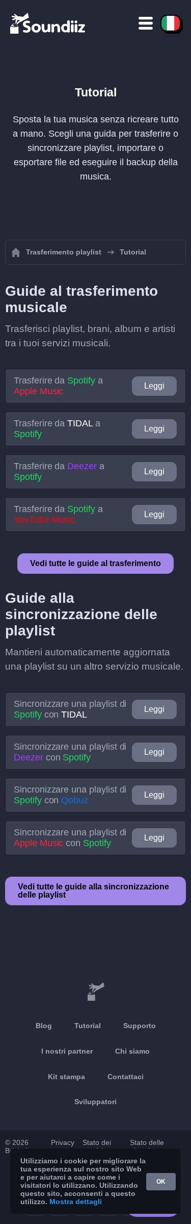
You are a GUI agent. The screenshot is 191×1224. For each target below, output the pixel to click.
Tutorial (87, 1026)
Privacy (62, 1142)
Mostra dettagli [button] (75, 1201)
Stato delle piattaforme (148, 1146)
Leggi (154, 385)
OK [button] (161, 1181)
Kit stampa (66, 1077)
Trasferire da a (58, 385)
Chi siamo (132, 1051)
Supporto (139, 1026)
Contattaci (125, 1077)
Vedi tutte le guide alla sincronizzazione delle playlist (93, 890)
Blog (44, 1026)
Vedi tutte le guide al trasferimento (95, 563)
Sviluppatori (95, 1102)
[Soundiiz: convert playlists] (95, 992)
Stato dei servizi (97, 1146)
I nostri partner (67, 1051)
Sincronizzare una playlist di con (70, 709)
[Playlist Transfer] (48, 23)
